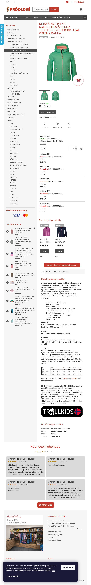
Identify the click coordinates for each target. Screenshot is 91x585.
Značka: (57, 37)
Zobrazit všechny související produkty (62, 265)
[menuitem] (12, 17)
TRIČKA (12, 67)
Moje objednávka (54, 540)
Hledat (54, 9)
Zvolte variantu (47, 112)
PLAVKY (12, 79)
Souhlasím (68, 567)
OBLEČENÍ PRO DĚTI (14, 42)
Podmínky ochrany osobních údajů (61, 523)
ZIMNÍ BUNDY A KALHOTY (19, 48)
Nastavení (13, 576)
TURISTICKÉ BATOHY (17, 91)
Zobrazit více (45, 505)
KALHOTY (13, 64)
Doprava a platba (54, 532)
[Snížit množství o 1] (76, 149)
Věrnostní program (55, 534)
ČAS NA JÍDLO (12, 106)
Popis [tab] (42, 271)
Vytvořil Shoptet (78, 580)
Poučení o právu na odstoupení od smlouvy (64, 529)
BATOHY (10, 88)
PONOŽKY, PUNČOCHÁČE (19, 73)
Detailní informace (46, 117)
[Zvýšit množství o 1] (76, 147)
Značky (10, 121)
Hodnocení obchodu (45, 447)
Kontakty (51, 537)
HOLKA (54, 434)
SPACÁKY (10, 97)
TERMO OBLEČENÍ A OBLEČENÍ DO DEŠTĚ (22, 54)
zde (53, 570)
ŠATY (12, 76)
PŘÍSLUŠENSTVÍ (15, 94)
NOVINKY (10, 33)
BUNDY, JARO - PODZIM (18, 50)
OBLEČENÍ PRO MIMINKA (16, 39)
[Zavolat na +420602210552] (9, 2)
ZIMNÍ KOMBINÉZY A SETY (19, 45)
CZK (68, 2)
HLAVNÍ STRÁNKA (13, 30)
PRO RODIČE (12, 112)
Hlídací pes (57, 128)
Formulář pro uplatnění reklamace (61, 526)
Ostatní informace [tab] (61, 271)
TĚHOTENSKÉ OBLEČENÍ (15, 115)
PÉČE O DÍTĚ (12, 109)
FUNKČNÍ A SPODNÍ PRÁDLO (20, 58)
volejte (74, 378)
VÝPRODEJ (11, 118)
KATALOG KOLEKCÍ (14, 36)
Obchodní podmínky (56, 520)
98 (41, 256)
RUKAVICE (13, 70)
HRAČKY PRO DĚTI (14, 103)
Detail (44, 251)
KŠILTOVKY (14, 85)
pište (65, 378)
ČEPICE (12, 82)
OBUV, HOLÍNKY (13, 100)
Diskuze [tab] (49, 271)
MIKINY (12, 61)
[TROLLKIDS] (62, 411)
